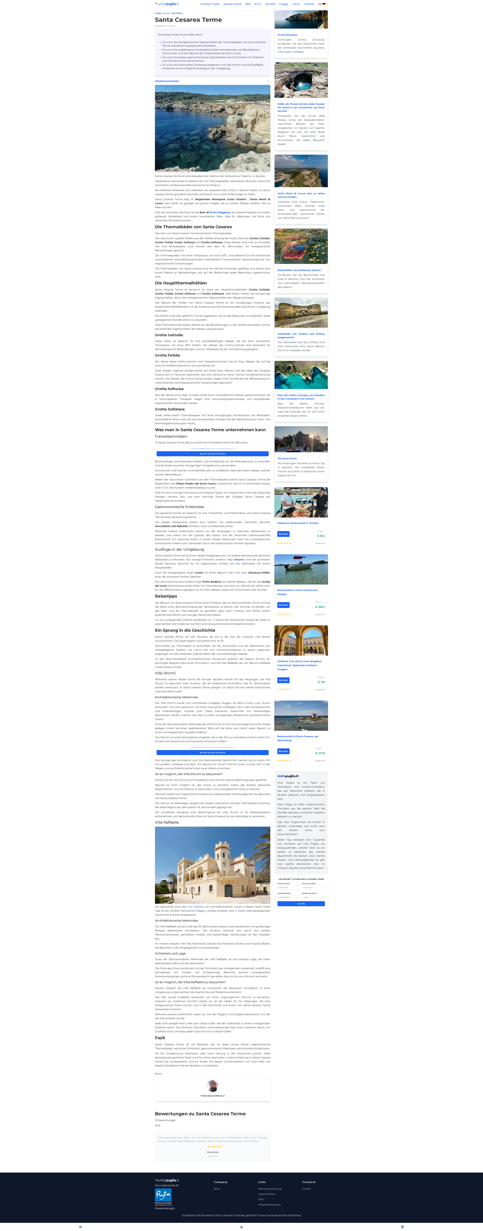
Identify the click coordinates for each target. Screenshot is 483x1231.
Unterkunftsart (284, 893)
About (217, 1189)
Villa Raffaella (195, 906)
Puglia (158, 13)
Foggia (283, 4)
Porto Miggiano (220, 212)
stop (157, 1125)
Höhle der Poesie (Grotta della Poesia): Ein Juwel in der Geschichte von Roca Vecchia (301, 107)
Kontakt (306, 1189)
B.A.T (258, 4)
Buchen (283, 534)
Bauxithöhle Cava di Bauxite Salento (299, 270)
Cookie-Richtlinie (266, 1194)
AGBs (261, 1199)
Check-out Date (309, 884)
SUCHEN (301, 904)
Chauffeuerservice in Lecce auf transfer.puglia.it (212, 449)
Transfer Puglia (210, 4)
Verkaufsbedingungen (269, 1205)
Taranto (309, 4)
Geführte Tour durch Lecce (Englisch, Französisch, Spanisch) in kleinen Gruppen (299, 665)
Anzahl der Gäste (309, 893)
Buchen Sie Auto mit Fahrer (212, 454)
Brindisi (270, 4)
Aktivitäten (177, 13)
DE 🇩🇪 (322, 4)
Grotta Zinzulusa (287, 35)
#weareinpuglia (165, 1208)
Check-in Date (283, 884)
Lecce (296, 4)
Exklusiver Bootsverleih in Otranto (297, 523)
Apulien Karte (233, 4)
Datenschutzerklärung (270, 1189)
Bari (248, 4)
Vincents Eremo (287, 458)
